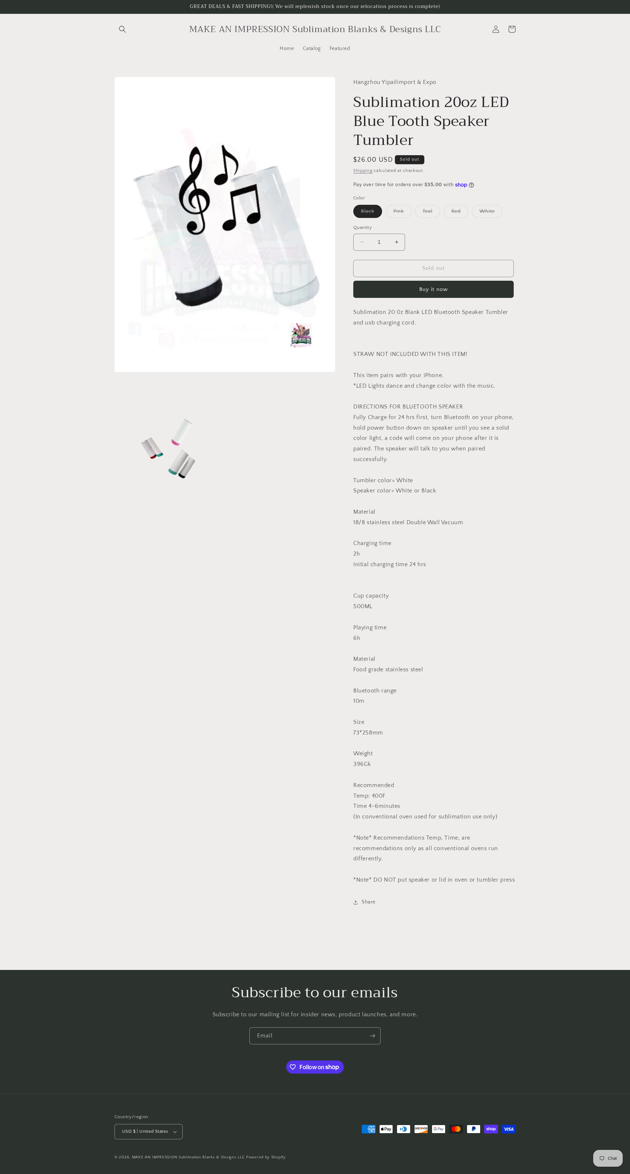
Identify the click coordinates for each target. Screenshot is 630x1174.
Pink (402, 213)
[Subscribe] (372, 1035)
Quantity (362, 227)
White (490, 213)
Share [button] (369, 902)
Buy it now (433, 289)
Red (459, 213)
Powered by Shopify (266, 1157)
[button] (122, 29)
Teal (431, 213)
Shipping (363, 170)
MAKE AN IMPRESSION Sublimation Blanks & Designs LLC (188, 1157)
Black (371, 213)
